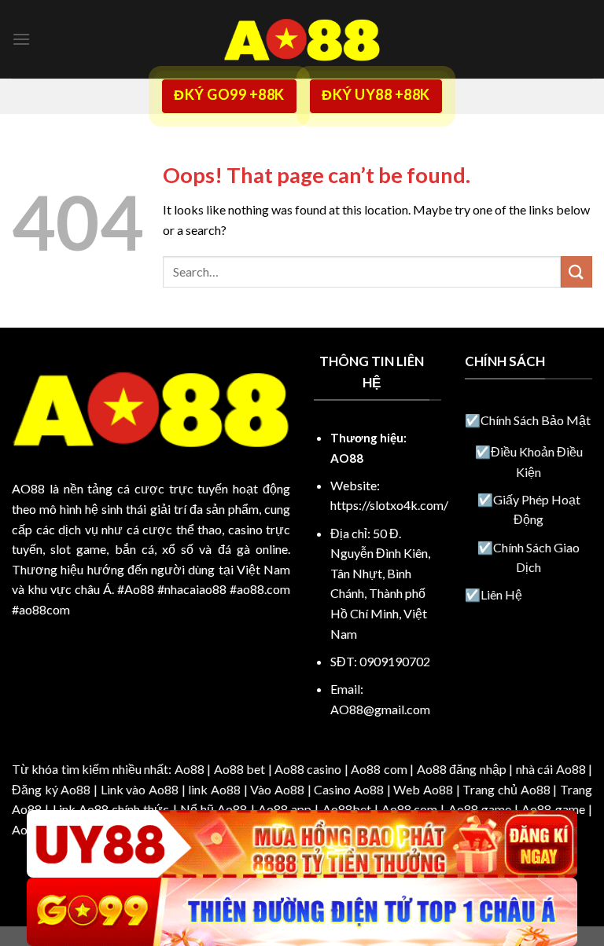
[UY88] (302, 844)
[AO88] (302, 39)
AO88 (28, 488)
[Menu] (21, 39)
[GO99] (302, 912)
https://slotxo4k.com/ (389, 504)
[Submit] (576, 271)
